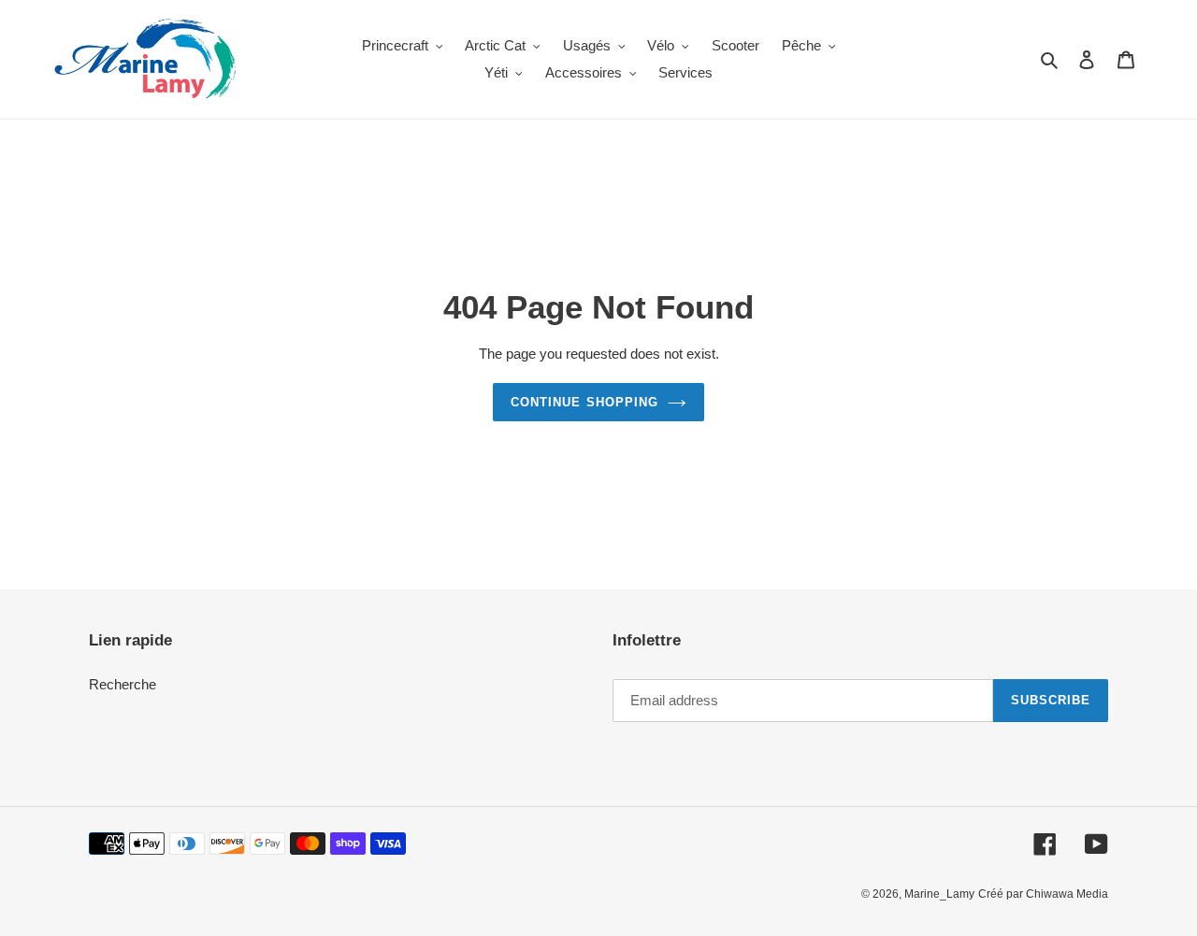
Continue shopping (584, 402)
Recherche (122, 684)
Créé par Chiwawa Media (1043, 894)
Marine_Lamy (939, 894)
